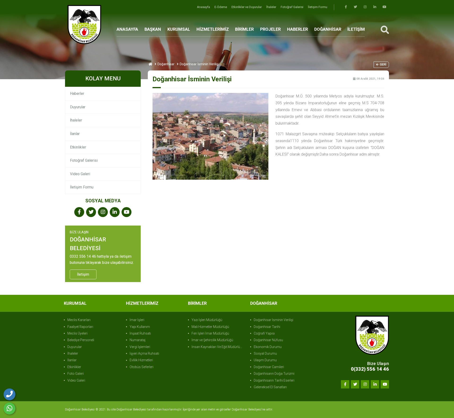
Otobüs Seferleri (141, 367)
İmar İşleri (137, 320)
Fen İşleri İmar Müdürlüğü (210, 333)
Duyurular (77, 107)
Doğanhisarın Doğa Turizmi (274, 373)
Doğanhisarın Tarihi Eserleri (274, 380)
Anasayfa (204, 7)
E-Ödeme (221, 7)
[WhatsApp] (9, 408)
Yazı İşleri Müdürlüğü (207, 320)
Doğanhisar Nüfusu (268, 340)
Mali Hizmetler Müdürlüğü (210, 327)
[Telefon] (9, 394)
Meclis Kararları (79, 320)
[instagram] (365, 7)
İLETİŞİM (356, 29)
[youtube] (384, 7)
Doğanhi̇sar (166, 64)
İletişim (83, 274)
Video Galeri (80, 174)
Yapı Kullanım (140, 327)
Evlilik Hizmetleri (141, 360)
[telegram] (355, 7)
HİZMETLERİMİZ (212, 29)
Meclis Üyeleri (77, 333)
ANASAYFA (127, 29)
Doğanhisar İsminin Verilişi (273, 320)
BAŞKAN (152, 29)
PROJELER (270, 29)
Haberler (77, 93)
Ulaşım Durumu (265, 360)
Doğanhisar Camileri (269, 367)
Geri (383, 64)
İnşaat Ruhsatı (140, 333)
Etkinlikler (78, 147)
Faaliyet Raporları (80, 327)
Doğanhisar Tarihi (267, 327)
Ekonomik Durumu (268, 347)
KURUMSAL (178, 29)
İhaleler (271, 7)
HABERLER (297, 29)
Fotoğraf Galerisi (292, 7)
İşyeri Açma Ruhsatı (144, 353)
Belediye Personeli (80, 340)
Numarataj (137, 340)
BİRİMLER (244, 29)
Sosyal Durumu (265, 353)
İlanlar (75, 133)
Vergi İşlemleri (140, 347)
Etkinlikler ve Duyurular (246, 7)
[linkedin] (374, 7)
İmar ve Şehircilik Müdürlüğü (212, 340)
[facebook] (345, 7)
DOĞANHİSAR (327, 29)
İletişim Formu (317, 7)
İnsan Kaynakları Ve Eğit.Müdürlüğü (218, 347)
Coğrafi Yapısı (264, 333)
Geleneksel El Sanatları (270, 387)
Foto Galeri (75, 373)
